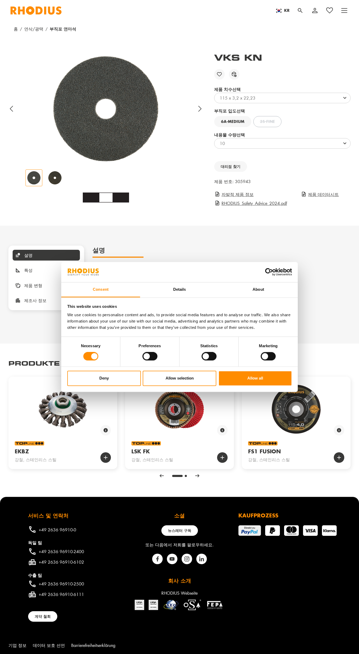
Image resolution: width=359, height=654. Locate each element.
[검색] (300, 10)
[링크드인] (201, 559)
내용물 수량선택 (229, 134)
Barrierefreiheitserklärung (93, 645)
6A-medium (232, 121)
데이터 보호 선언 (49, 645)
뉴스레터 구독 (179, 530)
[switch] (149, 356)
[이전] (11, 109)
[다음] (200, 109)
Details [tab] (179, 289)
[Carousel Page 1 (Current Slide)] (177, 476)
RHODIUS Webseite (179, 592)
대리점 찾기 (230, 166)
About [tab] (258, 289)
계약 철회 (43, 616)
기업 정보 (17, 645)
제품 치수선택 (227, 89)
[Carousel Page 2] (186, 476)
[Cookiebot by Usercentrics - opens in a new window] (269, 272)
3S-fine (270, 122)
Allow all (255, 378)
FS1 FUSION (264, 451)
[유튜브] (172, 559)
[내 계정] (315, 10)
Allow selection (180, 378)
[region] (106, 119)
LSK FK (140, 451)
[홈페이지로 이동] (36, 10)
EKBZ (22, 451)
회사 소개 (179, 580)
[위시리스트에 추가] (219, 74)
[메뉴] (344, 10)
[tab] (46, 255)
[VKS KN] (105, 108)
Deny (104, 378)
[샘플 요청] (234, 74)
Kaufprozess (258, 515)
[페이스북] (157, 559)
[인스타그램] (187, 559)
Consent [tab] (101, 289)
